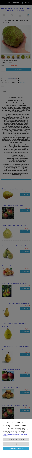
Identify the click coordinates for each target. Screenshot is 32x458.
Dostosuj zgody (16, 444)
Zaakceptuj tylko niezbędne (16, 439)
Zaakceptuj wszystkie (16, 448)
